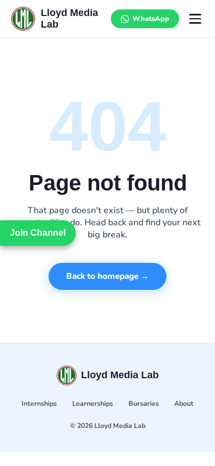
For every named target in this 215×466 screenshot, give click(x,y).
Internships (39, 403)
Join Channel (38, 232)
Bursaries (143, 403)
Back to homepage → (107, 276)
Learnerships (92, 403)
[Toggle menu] (195, 18)
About (184, 403)
